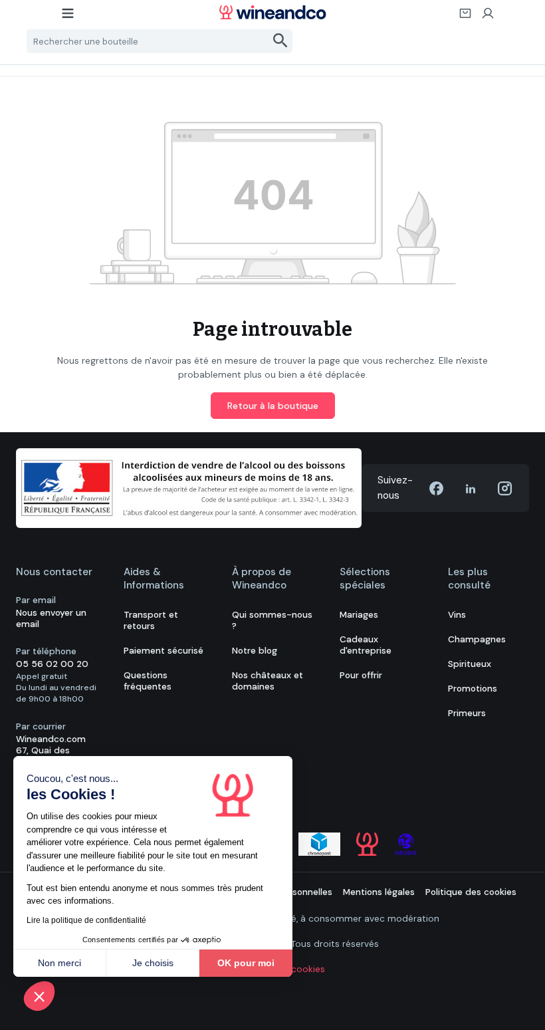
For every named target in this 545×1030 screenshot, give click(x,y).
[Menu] (68, 17)
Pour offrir (361, 675)
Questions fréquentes (147, 681)
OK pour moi (245, 963)
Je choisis (152, 963)
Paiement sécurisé (163, 650)
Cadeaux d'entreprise (365, 645)
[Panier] (466, 17)
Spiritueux (469, 664)
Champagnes (477, 639)
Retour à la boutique (272, 406)
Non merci (59, 963)
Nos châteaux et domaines (267, 681)
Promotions (472, 688)
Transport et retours (151, 620)
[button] (39, 996)
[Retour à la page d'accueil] (272, 12)
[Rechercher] (280, 41)
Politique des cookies (470, 892)
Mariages (359, 614)
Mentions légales (379, 892)
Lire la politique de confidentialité (86, 920)
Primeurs (467, 713)
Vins (457, 614)
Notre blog (254, 650)
